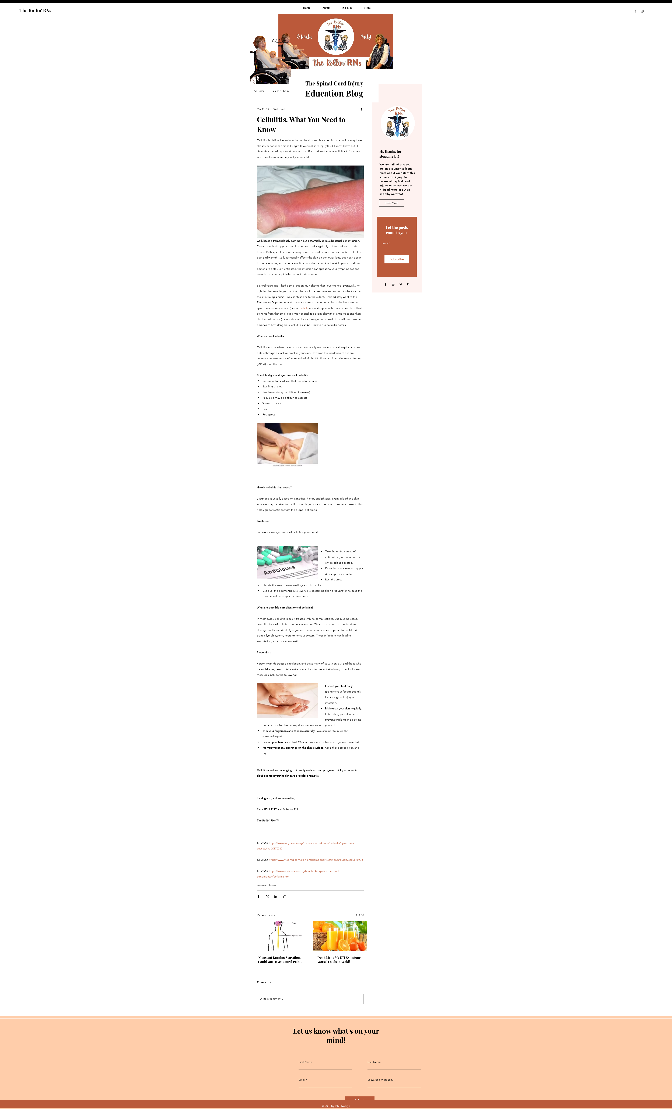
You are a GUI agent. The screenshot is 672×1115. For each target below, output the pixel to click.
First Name (305, 1062)
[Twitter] (400, 284)
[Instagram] (642, 11)
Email (385, 243)
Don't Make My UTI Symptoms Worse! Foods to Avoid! (339, 959)
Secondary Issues (266, 884)
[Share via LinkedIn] (275, 896)
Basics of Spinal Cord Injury (288, 90)
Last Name (374, 1062)
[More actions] (361, 109)
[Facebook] (635, 11)
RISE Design (342, 1105)
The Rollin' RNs (35, 10)
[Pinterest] (408, 284)
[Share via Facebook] (258, 896)
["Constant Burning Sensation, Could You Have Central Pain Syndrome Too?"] (280, 936)
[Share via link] (284, 896)
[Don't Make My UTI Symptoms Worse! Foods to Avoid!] (340, 936)
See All (360, 914)
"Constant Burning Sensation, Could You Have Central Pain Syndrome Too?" (279, 959)
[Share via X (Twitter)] (267, 896)
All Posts (259, 90)
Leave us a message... (381, 1079)
